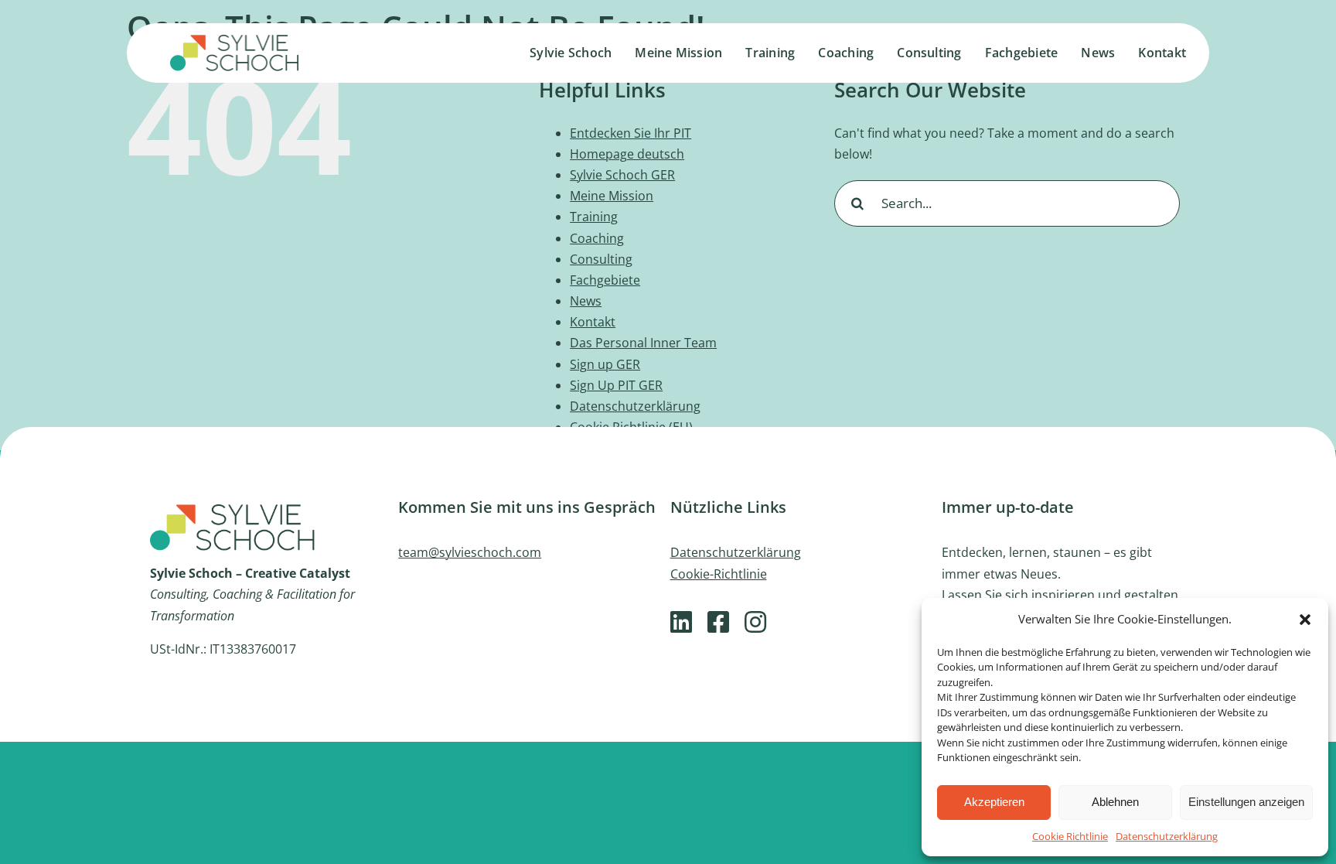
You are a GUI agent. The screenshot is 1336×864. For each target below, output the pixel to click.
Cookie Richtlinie (1070, 836)
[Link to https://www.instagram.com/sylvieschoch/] (755, 622)
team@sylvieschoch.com (469, 552)
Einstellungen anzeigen (1246, 801)
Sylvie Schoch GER (622, 174)
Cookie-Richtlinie (718, 573)
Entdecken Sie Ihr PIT (630, 133)
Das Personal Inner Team (643, 342)
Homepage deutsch (627, 153)
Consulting (601, 259)
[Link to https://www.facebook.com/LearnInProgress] (718, 622)
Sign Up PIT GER (616, 385)
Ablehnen (1115, 801)
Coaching (597, 238)
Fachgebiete (605, 280)
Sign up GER (605, 364)
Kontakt (592, 321)
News (586, 300)
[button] (1305, 619)
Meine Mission (611, 195)
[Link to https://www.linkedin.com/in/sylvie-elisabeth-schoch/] (681, 622)
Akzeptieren (994, 801)
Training (594, 216)
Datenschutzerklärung (1167, 836)
